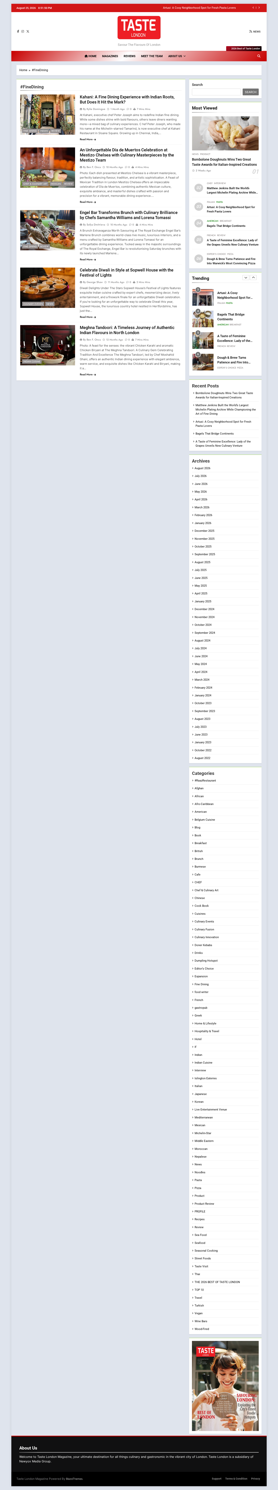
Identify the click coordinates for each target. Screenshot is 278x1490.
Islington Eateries (206, 1078)
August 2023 (202, 719)
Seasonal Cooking (206, 1250)
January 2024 (203, 695)
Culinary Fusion (204, 929)
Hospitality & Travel (207, 1031)
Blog (197, 827)
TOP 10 (199, 1290)
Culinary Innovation (207, 937)
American (212, 221)
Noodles (200, 1172)
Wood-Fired (202, 1329)
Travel (198, 1297)
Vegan (199, 1313)
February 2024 (203, 687)
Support (216, 1478)
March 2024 (202, 679)
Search (197, 85)
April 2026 (201, 499)
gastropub (201, 1007)
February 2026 (203, 515)
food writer (201, 992)
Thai (197, 1274)
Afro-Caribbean (204, 804)
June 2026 (201, 484)
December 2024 (204, 609)
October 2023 (203, 703)
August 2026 (202, 468)
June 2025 (201, 578)
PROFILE (200, 1211)
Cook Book (202, 906)
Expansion (201, 976)
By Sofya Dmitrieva (94, 224)
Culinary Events (33, 304)
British (199, 851)
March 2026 (202, 507)
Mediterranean (204, 1117)
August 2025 (202, 562)
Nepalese (201, 1156)
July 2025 (201, 570)
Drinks (199, 953)
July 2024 (201, 648)
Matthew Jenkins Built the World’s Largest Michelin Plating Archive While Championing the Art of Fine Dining (231, 193)
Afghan (199, 788)
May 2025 (201, 585)
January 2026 (203, 523)
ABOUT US (175, 56)
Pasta (219, 202)
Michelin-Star (203, 1133)
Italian (211, 202)
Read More (86, 139)
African (199, 796)
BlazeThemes (74, 1478)
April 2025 (201, 593)
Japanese (201, 1094)
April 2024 (201, 672)
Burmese (200, 866)
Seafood (200, 1243)
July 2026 (201, 476)
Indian (44, 131)
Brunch (199, 859)
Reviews (129, 56)
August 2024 (202, 640)
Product (205, 154)
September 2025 (205, 554)
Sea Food (201, 1235)
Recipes (200, 1219)
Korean (199, 1102)
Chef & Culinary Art (35, 184)
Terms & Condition (236, 1478)
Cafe (197, 874)
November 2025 (204, 538)
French (211, 235)
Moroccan (201, 1149)
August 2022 (202, 758)
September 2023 (205, 711)
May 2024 (201, 664)
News (50, 304)
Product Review (204, 1203)
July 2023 (201, 727)
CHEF (210, 183)
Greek (198, 1015)
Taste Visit (201, 1266)
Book (198, 835)
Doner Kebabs (203, 945)
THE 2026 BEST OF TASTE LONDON (217, 1282)
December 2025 (204, 531)
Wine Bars (201, 1321)
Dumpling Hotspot (206, 960)
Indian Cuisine (31, 361)
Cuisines (200, 913)
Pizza (230, 254)
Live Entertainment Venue (211, 1109)
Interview (220, 183)
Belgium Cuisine (205, 819)
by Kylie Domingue (94, 109)
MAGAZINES (110, 56)
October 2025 (203, 546)
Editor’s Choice (216, 254)
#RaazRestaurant (205, 780)
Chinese (200, 898)
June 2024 (201, 656)
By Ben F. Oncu (92, 167)
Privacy (255, 1478)
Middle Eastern (204, 1141)
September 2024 (205, 633)
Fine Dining (30, 131)
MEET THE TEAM (152, 56)
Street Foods (203, 1258)
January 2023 (203, 742)
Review (55, 131)
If (195, 1047)
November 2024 (204, 617)
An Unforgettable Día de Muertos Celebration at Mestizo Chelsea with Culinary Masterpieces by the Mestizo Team (127, 155)
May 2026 (201, 491)
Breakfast (225, 221)
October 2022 (203, 750)
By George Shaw (93, 282)
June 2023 (201, 734)
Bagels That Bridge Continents (217, 7)
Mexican (56, 184)
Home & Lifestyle (205, 1023)
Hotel (198, 1039)
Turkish (199, 1305)
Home (92, 56)
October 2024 (203, 625)
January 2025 (203, 601)
